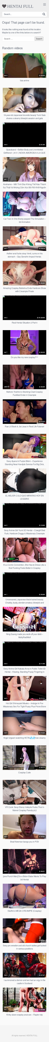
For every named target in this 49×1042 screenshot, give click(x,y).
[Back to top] (44, 1036)
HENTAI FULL (19, 6)
